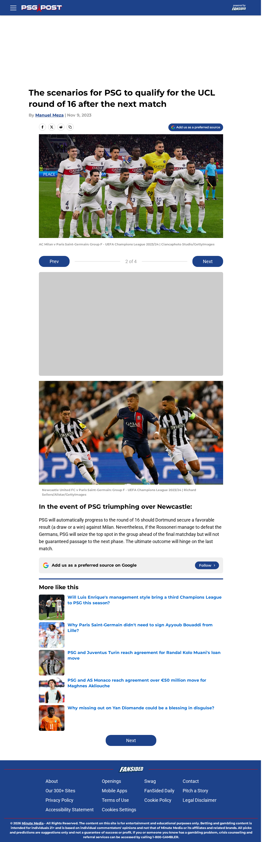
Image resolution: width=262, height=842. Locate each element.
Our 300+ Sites (60, 790)
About (52, 781)
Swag (150, 781)
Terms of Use (115, 800)
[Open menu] (13, 8)
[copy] (70, 127)
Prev (54, 261)
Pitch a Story (195, 790)
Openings (111, 781)
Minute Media (32, 823)
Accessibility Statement (70, 809)
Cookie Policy (157, 800)
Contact (191, 781)
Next (208, 261)
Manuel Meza (49, 115)
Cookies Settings (119, 809)
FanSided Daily (159, 790)
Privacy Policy (59, 800)
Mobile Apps (114, 790)
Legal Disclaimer (199, 800)
